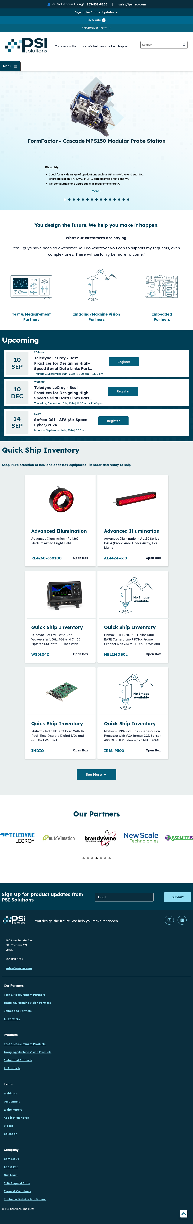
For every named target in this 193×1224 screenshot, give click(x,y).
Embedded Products (18, 1060)
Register (123, 362)
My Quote (95, 20)
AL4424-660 (115, 558)
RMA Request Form (94, 27)
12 (114, 199)
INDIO (37, 750)
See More (94, 774)
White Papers (13, 1109)
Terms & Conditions (17, 1191)
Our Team (11, 1175)
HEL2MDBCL (116, 654)
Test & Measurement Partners (24, 994)
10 (105, 199)
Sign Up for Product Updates (94, 12)
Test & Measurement (31, 314)
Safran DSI (126, 74)
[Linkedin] (182, 923)
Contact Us (11, 1159)
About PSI (11, 1167)
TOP (183, 1214)
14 (124, 199)
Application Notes (16, 1117)
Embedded (161, 314)
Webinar (39, 352)
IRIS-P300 (114, 750)
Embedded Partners (18, 1011)
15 (128, 199)
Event (37, 414)
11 (110, 199)
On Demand (12, 1101)
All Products (12, 1068)
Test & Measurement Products (25, 1044)
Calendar (10, 1134)
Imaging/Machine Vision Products (27, 1052)
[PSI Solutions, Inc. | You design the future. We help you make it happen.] (14, 920)
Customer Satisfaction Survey (25, 1199)
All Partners (12, 1019)
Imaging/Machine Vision (96, 314)
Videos (8, 1126)
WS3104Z (40, 654)
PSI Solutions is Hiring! (67, 4)
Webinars (10, 1093)
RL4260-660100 (46, 558)
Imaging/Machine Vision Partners (27, 1003)
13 (119, 199)
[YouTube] (169, 923)
